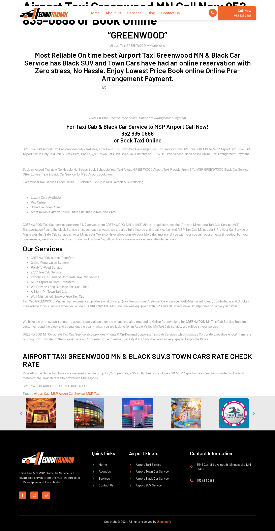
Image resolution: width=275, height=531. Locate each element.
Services (134, 13)
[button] (21, 413)
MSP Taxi (92, 393)
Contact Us (170, 13)
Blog (151, 13)
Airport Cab (42, 393)
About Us (113, 13)
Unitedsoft (164, 522)
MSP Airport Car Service (68, 393)
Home (94, 13)
